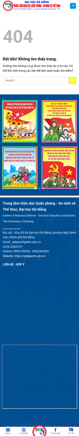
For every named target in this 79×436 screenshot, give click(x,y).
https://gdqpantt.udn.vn (30, 256)
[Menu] (73, 6)
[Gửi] (72, 80)
